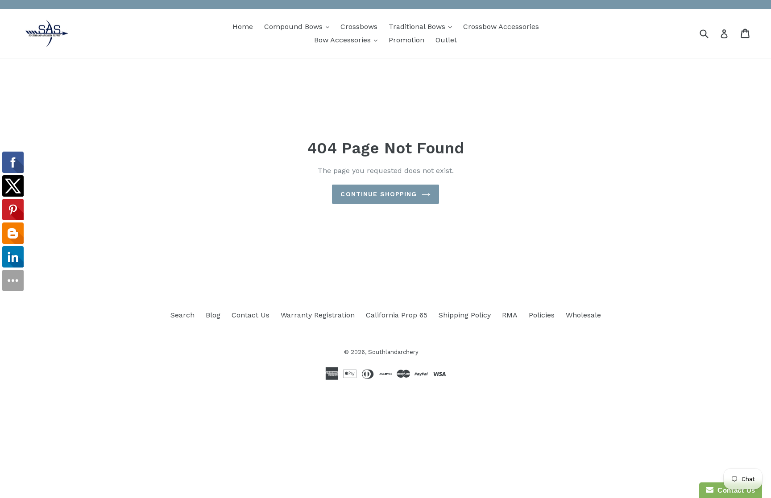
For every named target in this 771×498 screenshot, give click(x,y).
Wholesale (583, 315)
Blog (213, 315)
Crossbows (358, 26)
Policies (542, 315)
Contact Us (250, 315)
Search (182, 315)
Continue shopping (378, 194)
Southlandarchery (393, 352)
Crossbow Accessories (501, 26)
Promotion (406, 40)
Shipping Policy (465, 315)
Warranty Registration (318, 315)
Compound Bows (299, 26)
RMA (510, 315)
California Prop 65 (396, 315)
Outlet (446, 40)
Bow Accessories (348, 39)
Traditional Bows (422, 26)
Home (242, 26)
